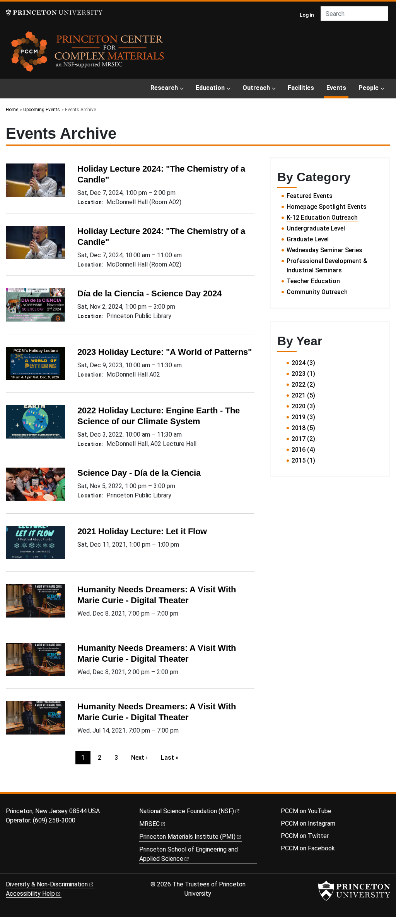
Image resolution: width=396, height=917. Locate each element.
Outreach (256, 87)
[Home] (88, 54)
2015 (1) (303, 460)
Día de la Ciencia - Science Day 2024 (149, 293)
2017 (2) (303, 438)
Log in (307, 15)
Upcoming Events (41, 109)
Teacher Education (313, 281)
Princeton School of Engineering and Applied (188, 854)
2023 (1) (303, 373)
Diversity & (47, 884)
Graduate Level (308, 239)
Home (12, 109)
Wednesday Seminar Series (324, 250)
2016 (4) (303, 449)
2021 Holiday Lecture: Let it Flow (142, 531)
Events (337, 87)
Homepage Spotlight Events (327, 206)
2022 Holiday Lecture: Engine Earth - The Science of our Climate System (158, 416)
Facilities (301, 87)
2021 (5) (303, 395)
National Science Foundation (186, 811)
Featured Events (310, 196)
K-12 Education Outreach (322, 217)
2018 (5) (303, 428)
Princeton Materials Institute (187, 836)
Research (164, 87)
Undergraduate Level (316, 228)
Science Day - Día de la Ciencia (139, 473)
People (368, 87)
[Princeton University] (54, 12)
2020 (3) (303, 406)
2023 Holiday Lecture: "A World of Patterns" (164, 352)
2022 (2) (303, 384)
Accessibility (30, 893)
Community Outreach (317, 292)
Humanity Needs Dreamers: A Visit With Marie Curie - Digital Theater (156, 595)
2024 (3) (303, 362)
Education (210, 87)
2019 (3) (303, 417)
